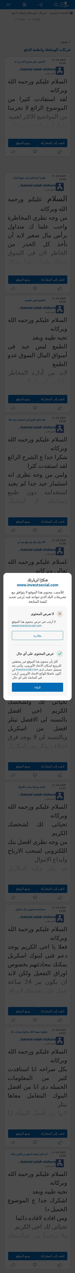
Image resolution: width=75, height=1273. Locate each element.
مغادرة (38, 635)
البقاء (37, 687)
